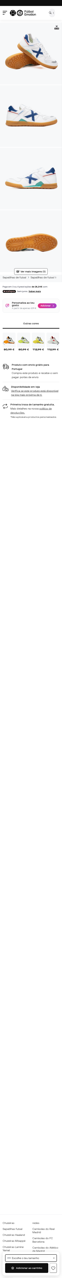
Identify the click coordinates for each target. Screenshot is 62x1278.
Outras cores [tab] (31, 323)
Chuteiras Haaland (14, 1234)
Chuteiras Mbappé (14, 1240)
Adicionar (46, 305)
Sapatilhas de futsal (14, 277)
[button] (31, 391)
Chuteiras (8, 1222)
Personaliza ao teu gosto (23, 304)
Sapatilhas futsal (12, 1228)
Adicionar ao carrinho (28, 1267)
